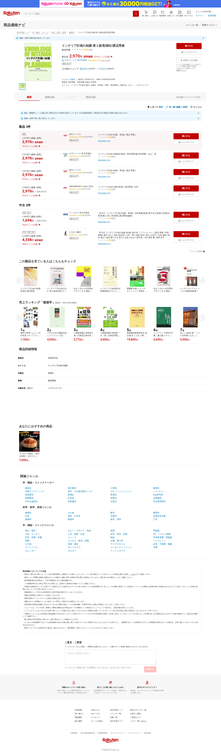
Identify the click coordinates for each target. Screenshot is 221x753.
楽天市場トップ (23, 32)
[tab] (29, 97)
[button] (154, 14)
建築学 (71, 32)
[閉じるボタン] (204, 38)
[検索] (136, 14)
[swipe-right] (202, 279)
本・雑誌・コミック (40, 32)
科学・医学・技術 (59, 32)
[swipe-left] (19, 279)
